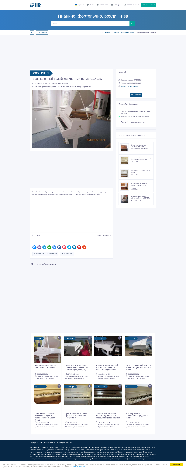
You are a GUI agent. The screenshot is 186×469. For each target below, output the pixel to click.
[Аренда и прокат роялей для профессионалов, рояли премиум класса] (108, 346)
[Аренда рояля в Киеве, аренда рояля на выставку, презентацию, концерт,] (78, 346)
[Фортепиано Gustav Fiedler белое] (125, 173)
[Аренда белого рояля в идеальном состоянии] (47, 351)
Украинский (104, 5)
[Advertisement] (93, 52)
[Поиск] (132, 23)
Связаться (137, 94)
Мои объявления (133, 5)
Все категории (105, 32)
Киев (92, 5)
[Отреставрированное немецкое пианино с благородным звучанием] (125, 147)
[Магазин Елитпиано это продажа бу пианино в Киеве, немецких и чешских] (108, 394)
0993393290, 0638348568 (130, 86)
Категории (117, 5)
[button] (35, 119)
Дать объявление (148, 5)
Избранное (43, 32)
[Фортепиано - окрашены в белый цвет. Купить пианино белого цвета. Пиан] (47, 394)
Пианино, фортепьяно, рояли (123, 32)
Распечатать (68, 254)
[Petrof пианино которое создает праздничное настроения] (125, 186)
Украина (81, 5)
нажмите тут (150, 459)
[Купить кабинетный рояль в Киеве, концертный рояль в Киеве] (138, 346)
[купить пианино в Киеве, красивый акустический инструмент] (78, 394)
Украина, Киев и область (60, 83)
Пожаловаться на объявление (46, 254)
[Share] (34, 247)
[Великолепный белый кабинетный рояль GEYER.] (125, 199)
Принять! (176, 464)
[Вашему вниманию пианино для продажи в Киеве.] (138, 394)
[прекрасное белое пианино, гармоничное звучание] (125, 160)
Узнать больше (79, 466)
